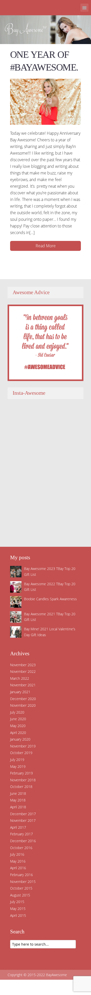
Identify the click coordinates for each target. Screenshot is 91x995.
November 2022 (23, 671)
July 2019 (17, 759)
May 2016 (18, 861)
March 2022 (19, 678)
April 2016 (18, 867)
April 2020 (18, 732)
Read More (46, 246)
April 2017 (18, 827)
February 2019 (21, 773)
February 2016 (21, 874)
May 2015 (18, 908)
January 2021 (20, 691)
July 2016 (17, 854)
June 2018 (18, 793)
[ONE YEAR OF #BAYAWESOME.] (45, 101)
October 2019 (21, 752)
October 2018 (21, 786)
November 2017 (23, 820)
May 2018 (18, 800)
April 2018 (18, 807)
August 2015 (20, 895)
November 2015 (23, 881)
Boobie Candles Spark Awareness (50, 598)
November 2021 (23, 685)
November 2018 (23, 780)
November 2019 (23, 746)
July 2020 (17, 712)
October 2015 (21, 888)
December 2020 (23, 698)
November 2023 (23, 664)
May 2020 (18, 725)
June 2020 (18, 718)
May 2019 (18, 766)
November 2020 (23, 705)
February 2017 (21, 834)
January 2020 (20, 739)
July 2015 (17, 901)
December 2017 (23, 813)
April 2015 (18, 915)
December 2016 (23, 840)
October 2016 (21, 847)
